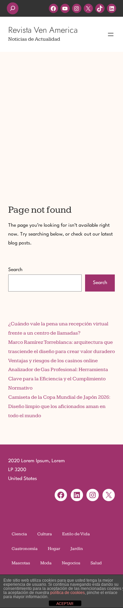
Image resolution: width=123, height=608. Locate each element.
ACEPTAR (64, 604)
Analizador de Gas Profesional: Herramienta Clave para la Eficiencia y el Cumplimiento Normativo (58, 378)
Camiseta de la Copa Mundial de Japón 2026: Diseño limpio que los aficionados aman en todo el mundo (59, 406)
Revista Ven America (43, 30)
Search (15, 269)
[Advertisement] (61, 118)
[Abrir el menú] (111, 34)
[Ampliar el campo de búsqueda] (12, 8)
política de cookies (67, 592)
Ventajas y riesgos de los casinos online (53, 360)
